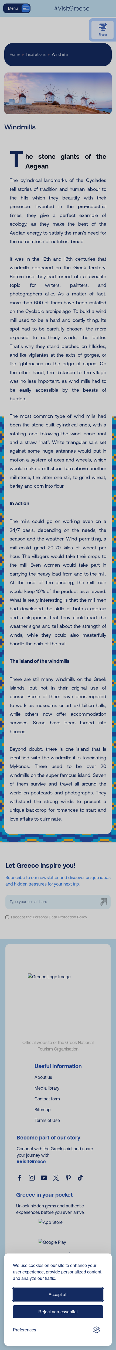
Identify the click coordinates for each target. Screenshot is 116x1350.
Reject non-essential (58, 1311)
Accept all (58, 1294)
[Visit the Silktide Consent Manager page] (96, 1329)
